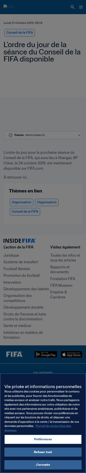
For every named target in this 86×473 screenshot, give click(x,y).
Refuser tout (43, 452)
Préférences (43, 439)
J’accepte (43, 465)
